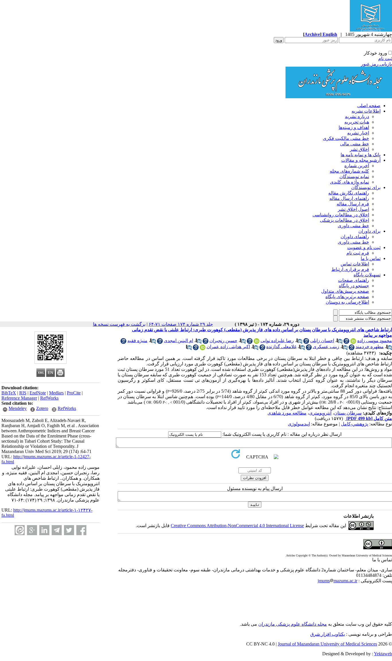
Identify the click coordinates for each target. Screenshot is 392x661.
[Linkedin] (44, 530)
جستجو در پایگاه (354, 285)
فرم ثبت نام (357, 252)
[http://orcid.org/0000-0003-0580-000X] (256, 342)
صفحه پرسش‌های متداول (345, 291)
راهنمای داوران (355, 236)
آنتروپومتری (320, 413)
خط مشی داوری (353, 225)
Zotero (42, 408)
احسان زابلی (322, 340)
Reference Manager (19, 398)
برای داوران (369, 231)
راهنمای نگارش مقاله (348, 192)
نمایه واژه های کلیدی (349, 182)
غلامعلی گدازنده (281, 346)
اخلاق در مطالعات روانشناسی (341, 214)
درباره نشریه (357, 116)
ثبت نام (385, 58)
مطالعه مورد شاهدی (286, 413)
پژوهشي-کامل (354, 423)
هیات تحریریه (356, 122)
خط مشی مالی (354, 143)
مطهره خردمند (370, 346)
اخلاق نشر (359, 149)
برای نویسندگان (366, 187)
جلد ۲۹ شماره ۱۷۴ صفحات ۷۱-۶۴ (181, 324)
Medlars (56, 392)
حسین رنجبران (223, 340)
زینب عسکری (326, 346)
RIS (22, 392)
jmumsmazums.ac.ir (337, 580)
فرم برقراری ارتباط (350, 269)
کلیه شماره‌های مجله (349, 171)
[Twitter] (69, 530)
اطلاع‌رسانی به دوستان (347, 302)
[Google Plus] (32, 530)
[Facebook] (81, 530)
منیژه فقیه (137, 340)
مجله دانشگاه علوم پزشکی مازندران (292, 624)
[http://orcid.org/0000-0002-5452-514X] (353, 342)
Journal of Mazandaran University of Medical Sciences (327, 643)
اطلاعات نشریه (366, 111)
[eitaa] (20, 530)
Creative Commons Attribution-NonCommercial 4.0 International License (237, 525)
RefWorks (49, 398)
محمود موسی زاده (374, 340)
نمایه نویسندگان (354, 176)
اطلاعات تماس (355, 263)
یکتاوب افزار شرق (327, 634)
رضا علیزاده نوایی (277, 340)
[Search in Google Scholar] (346, 342)
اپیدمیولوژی (299, 423)
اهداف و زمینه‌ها (354, 127)
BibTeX (8, 392)
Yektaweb (383, 653)
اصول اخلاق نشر (353, 209)
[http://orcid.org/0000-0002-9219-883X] (202, 348)
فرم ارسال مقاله (353, 203)
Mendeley (18, 408)
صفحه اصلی (369, 105)
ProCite (74, 392)
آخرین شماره (356, 165)
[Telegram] (57, 530)
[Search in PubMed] (339, 342)
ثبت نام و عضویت (364, 247)
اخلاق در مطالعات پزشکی (344, 220)
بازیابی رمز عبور (376, 63)
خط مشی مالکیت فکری (346, 138)
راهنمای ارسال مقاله (349, 198)
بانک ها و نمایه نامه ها (361, 154)
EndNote (38, 392)
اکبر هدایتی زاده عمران (228, 346)
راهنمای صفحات (353, 280)
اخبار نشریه (358, 132)
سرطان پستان (348, 413)
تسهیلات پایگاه (367, 274)
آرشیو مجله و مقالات (361, 160)
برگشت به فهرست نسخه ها (119, 324)
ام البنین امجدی (178, 340)
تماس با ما (371, 258)
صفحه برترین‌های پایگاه (347, 296)
